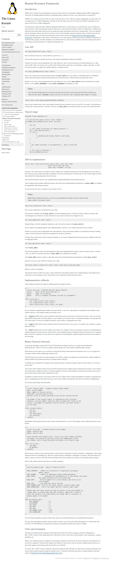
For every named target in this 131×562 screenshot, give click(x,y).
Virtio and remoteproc (9, 131)
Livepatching (5, 81)
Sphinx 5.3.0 (87, 558)
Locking (4, 62)
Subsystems (5, 60)
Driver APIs (5, 57)
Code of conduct (7, 47)
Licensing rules (6, 65)
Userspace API (6, 96)
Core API (4, 55)
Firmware (4, 99)
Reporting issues (7, 91)
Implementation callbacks (11, 128)
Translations (5, 145)
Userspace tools (6, 94)
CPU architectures (7, 105)
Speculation (6, 137)
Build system (5, 89)
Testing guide (6, 72)
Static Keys (6, 139)
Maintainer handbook (8, 49)
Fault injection (6, 79)
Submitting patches (7, 45)
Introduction (7, 120)
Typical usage (7, 124)
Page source (106, 558)
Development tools (7, 70)
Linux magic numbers (9, 116)
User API (6, 122)
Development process (8, 43)
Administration (6, 87)
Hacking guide (6, 74)
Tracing (4, 77)
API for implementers (9, 126)
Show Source (6, 152)
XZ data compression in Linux (11, 142)
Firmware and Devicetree (9, 101)
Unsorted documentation (10, 108)
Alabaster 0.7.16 (97, 558)
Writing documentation (8, 67)
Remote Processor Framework (11, 118)
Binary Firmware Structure (11, 130)
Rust (3, 83)
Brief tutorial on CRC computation (12, 110)
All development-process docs (11, 52)
